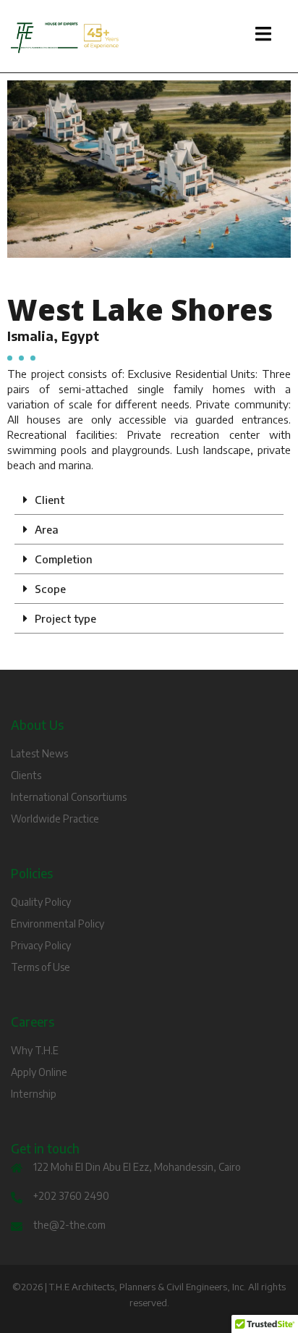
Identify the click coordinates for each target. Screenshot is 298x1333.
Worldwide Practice (55, 818)
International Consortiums (69, 797)
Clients (26, 775)
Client (49, 499)
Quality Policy (41, 902)
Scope (50, 588)
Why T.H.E (35, 1050)
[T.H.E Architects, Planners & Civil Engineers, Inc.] (149, 38)
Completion (64, 558)
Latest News (39, 753)
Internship (33, 1094)
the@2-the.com (69, 1225)
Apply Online (39, 1072)
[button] (149, 500)
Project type (65, 618)
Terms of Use (40, 967)
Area (47, 529)
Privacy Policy (41, 945)
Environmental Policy (57, 923)
